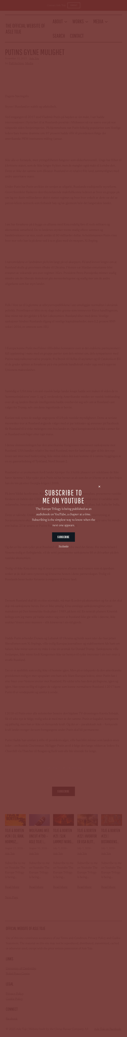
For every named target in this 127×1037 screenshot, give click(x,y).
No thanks (63, 546)
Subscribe (63, 537)
